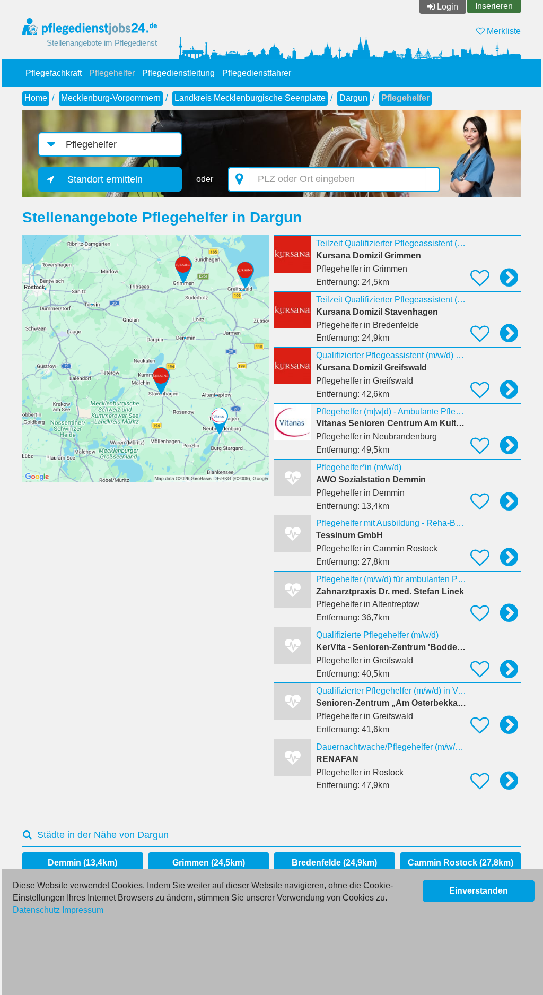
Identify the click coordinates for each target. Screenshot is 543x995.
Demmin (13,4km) (82, 862)
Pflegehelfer (112, 72)
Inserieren (494, 6)
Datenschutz (36, 909)
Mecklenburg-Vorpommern (111, 97)
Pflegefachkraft (53, 72)
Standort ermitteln (105, 179)
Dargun (353, 97)
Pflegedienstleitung (178, 72)
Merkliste (503, 31)
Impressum (82, 909)
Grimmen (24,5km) (208, 862)
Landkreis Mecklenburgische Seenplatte (250, 97)
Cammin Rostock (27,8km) (460, 862)
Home (35, 97)
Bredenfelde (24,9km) (334, 862)
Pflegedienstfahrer (256, 72)
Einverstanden (478, 890)
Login (447, 6)
